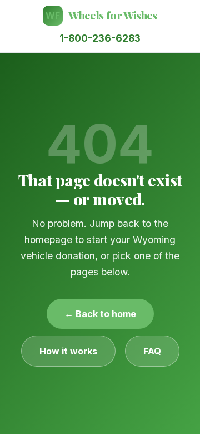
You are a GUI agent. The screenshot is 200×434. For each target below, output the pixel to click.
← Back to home (100, 313)
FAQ (152, 351)
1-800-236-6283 (100, 38)
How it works (68, 351)
